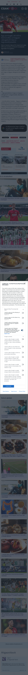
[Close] (25, 283)
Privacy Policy (22, 391)
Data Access (14, 391)
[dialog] (14, 337)
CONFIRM (8, 386)
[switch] (22, 313)
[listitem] (14, 309)
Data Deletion (6, 391)
